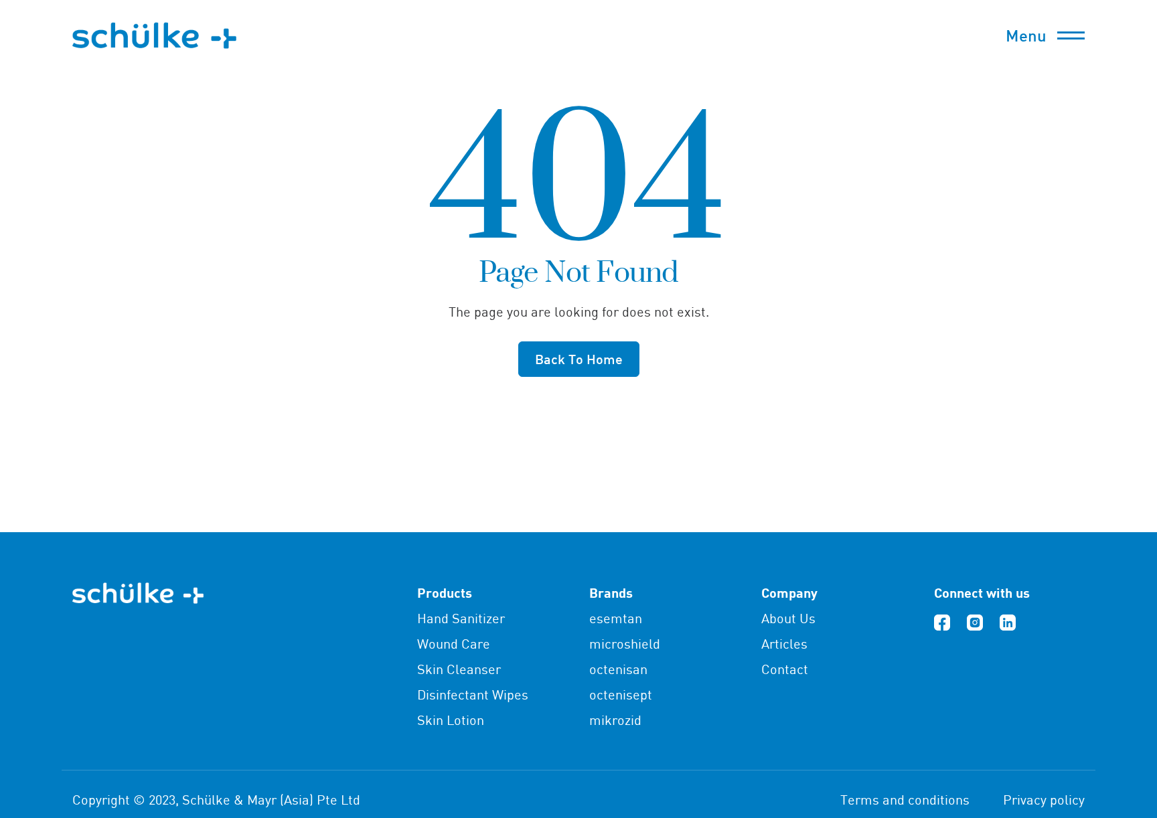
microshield (624, 643)
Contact (784, 669)
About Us (788, 618)
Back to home (579, 359)
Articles (784, 643)
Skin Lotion (450, 720)
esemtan (615, 618)
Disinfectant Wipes (472, 694)
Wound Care (453, 643)
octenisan (618, 669)
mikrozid (615, 720)
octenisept (620, 694)
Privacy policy (1044, 799)
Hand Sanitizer (461, 618)
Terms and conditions (905, 799)
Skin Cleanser (459, 669)
